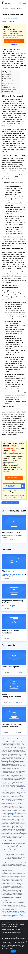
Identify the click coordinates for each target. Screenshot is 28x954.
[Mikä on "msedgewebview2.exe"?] (14, 684)
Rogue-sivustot (6, 636)
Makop (14, 103)
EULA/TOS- (15, 896)
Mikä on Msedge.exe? (11, 667)
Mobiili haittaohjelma (7, 535)
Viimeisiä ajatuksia (7, 91)
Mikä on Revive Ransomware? (6, 75)
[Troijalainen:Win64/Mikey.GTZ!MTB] (14, 591)
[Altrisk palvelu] (14, 561)
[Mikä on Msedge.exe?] (14, 657)
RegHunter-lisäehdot (12, 926)
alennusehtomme (5, 914)
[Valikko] (25, 2)
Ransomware (13, 8)
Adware (23, 574)
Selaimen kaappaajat (8, 576)
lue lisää (12, 814)
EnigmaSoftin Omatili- (6, 867)
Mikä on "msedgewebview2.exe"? (12, 695)
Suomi (21, 3)
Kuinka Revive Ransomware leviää (8, 80)
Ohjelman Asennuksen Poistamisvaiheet (14, 922)
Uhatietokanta (4, 8)
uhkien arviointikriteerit (13, 915)
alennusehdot (18, 813)
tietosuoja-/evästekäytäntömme (18, 912)
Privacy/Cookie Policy (13, 37)
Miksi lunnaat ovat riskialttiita (7, 84)
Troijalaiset (13, 606)
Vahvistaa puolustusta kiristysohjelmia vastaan (9, 88)
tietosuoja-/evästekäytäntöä (7, 897)
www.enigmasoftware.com (19, 845)
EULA (4, 37)
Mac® (14, 492)
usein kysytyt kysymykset (20, 788)
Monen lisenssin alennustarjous (10, 486)
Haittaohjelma (6, 606)
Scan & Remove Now (12, 41)
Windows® (22, 491)
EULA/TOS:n (19, 812)
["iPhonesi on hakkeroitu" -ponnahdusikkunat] (14, 714)
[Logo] (6, 3)
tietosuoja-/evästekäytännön (7, 813)
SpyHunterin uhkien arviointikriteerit (10, 924)
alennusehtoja (18, 897)
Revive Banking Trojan (11, 532)
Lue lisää (11, 948)
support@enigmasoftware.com (8, 865)
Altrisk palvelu (8, 571)
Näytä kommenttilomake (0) (10, 503)
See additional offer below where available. (13, 35)
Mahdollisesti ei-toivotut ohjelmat (11, 574)
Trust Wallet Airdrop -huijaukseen (11, 632)
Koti (2, 922)
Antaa (3, 669)
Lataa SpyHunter (12, 477)
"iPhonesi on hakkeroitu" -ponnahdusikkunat (13, 725)
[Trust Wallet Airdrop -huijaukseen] (14, 621)
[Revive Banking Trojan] (14, 522)
